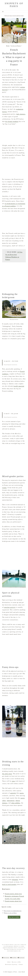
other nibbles (15, 803)
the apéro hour (7, 774)
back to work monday (9, 884)
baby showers (20, 114)
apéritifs (13, 793)
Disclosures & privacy (11, 964)
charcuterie (11, 800)
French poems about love (13, 901)
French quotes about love (13, 894)
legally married (19, 386)
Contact (21, 964)
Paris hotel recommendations (13, 911)
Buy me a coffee (14, 917)
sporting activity (10, 607)
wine (13, 781)
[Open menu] (3, 12)
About (9, 962)
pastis (22, 793)
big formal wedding (11, 121)
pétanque (15, 879)
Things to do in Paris (10, 913)
